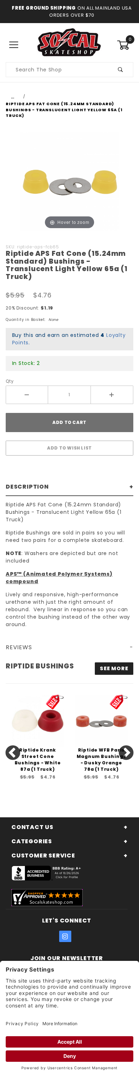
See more (114, 668)
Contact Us (32, 827)
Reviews (19, 647)
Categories (31, 841)
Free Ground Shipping (44, 8)
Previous (12, 753)
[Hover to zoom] (69, 181)
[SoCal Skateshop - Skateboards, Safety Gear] (69, 44)
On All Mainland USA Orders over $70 (90, 11)
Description (27, 487)
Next (126, 753)
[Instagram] (65, 936)
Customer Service (43, 855)
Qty (10, 381)
